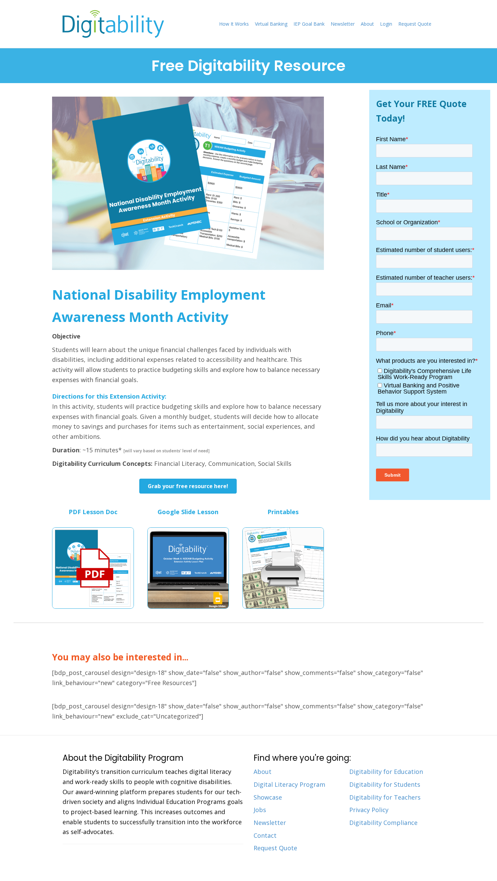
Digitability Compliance (383, 823)
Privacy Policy (368, 810)
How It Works (234, 24)
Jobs (260, 810)
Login (386, 24)
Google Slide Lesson (188, 512)
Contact (265, 835)
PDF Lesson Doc (93, 512)
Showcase (268, 797)
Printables (283, 512)
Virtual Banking (271, 24)
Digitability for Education (386, 771)
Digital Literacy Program (289, 784)
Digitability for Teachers (385, 797)
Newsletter (343, 24)
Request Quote (414, 24)
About (367, 24)
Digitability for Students (384, 784)
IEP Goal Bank (309, 24)
